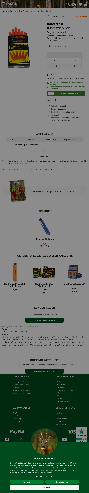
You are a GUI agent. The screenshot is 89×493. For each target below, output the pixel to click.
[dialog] (44, 246)
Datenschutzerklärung (40, 476)
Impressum (51, 476)
